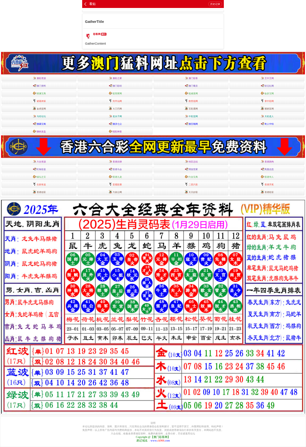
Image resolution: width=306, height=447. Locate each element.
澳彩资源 (41, 78)
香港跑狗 (269, 161)
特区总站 (193, 161)
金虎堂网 (41, 108)
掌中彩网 (269, 101)
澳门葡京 (193, 86)
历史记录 (215, 4)
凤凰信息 (269, 169)
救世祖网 (193, 101)
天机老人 (269, 116)
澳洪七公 (117, 124)
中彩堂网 (193, 116)
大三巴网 (117, 108)
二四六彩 (193, 184)
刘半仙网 (117, 101)
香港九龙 (117, 177)
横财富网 (269, 108)
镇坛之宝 (41, 177)
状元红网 (269, 86)
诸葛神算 (41, 101)
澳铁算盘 (41, 131)
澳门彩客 (193, 78)
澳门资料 (41, 86)
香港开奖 (269, 184)
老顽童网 (193, 93)
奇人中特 (269, 124)
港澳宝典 (41, 93)
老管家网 (117, 93)
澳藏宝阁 (41, 124)
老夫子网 (117, 116)
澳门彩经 (117, 86)
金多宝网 (269, 93)
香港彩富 (269, 192)
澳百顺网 (193, 124)
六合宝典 (193, 177)
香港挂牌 (117, 161)
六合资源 (41, 161)
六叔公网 (117, 192)
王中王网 (269, 78)
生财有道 (41, 184)
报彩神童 (117, 131)
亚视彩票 (117, 184)
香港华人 (269, 177)
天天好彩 (193, 192)
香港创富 (41, 192)
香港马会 (117, 169)
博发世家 (193, 169)
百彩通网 (193, 108)
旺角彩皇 (41, 169)
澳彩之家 (117, 78)
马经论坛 (41, 116)
